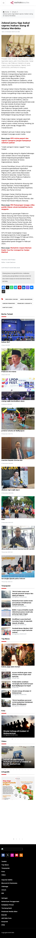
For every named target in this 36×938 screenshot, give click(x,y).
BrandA (4, 915)
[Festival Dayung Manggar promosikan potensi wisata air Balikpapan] (18, 418)
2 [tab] (15, 739)
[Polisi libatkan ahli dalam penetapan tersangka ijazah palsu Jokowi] (18, 566)
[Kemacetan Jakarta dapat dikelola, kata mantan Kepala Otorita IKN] (18, 448)
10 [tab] (31, 770)
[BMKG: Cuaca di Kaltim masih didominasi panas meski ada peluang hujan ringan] (6, 613)
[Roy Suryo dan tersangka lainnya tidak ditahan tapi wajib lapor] (18, 477)
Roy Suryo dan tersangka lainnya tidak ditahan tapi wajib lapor (16, 489)
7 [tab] (22, 770)
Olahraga (4, 886)
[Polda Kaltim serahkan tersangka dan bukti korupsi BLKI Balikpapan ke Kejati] (6, 684)
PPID (3, 925)
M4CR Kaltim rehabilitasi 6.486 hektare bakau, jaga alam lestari (16, 666)
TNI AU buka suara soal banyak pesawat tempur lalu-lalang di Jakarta (23, 593)
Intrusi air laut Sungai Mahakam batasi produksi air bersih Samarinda (17, 761)
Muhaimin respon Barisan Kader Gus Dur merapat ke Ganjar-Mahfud (16, 250)
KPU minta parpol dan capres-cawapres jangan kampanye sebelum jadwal (16, 140)
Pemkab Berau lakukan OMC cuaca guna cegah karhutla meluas (22, 630)
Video (3, 741)
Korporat (4, 921)
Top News (5, 639)
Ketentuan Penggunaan (10, 901)
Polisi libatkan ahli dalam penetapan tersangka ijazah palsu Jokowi (15, 577)
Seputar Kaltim (6, 880)
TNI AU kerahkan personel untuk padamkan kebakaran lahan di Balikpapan (22, 702)
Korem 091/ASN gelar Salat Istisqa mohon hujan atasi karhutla (22, 675)
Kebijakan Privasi (7, 905)
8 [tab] (25, 770)
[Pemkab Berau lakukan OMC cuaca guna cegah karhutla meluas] (6, 631)
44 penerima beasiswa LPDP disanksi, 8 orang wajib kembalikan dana (16, 400)
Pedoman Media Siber (9, 911)
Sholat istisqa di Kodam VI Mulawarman (16, 732)
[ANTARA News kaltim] (20, 2)
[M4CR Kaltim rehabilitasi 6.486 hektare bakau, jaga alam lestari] (18, 654)
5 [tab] (24, 739)
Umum (14, 12)
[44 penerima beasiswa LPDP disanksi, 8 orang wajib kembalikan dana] (18, 389)
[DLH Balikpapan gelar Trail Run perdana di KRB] (18, 507)
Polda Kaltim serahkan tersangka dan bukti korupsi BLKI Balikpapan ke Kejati (22, 684)
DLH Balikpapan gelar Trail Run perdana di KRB (17, 518)
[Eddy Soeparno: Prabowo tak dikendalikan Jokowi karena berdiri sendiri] (18, 537)
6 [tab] (19, 770)
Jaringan (4, 898)
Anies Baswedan (26, 299)
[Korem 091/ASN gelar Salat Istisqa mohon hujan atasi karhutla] (6, 675)
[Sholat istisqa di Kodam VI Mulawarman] (6, 694)
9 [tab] (28, 770)
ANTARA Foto (6, 918)
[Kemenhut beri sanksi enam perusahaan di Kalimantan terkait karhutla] (6, 603)
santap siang (7, 307)
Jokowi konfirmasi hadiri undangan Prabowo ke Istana (15, 370)
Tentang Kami (6, 908)
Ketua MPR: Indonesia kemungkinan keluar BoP (15, 341)
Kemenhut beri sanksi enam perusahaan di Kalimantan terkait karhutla (22, 603)
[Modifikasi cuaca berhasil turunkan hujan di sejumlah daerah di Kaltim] (6, 622)
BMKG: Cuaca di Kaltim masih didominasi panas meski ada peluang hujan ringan (22, 612)
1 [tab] (12, 739)
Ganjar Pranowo (8, 303)
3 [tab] (18, 739)
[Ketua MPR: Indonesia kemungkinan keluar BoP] (18, 330)
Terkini (4, 861)
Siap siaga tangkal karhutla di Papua (17, 832)
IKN (2, 893)
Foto (3, 711)
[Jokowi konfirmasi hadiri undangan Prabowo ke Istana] (18, 359)
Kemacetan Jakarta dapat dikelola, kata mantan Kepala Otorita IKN (17, 459)
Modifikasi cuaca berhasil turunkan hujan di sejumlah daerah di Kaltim (22, 621)
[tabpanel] (18, 726)
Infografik (5, 772)
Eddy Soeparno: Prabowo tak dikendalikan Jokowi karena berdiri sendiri (17, 548)
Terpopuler (6, 586)
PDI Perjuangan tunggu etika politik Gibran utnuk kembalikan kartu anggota (17, 207)
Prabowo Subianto (24, 303)
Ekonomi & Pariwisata (9, 883)
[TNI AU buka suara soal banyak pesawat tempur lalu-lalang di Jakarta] (6, 594)
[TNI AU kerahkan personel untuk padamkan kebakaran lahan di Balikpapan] (6, 703)
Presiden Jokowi (11, 299)
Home (6, 12)
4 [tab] (21, 739)
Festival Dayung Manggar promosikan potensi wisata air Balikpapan (16, 430)
